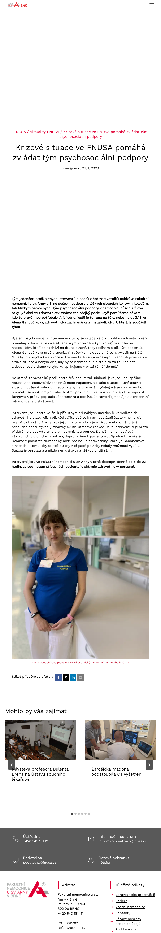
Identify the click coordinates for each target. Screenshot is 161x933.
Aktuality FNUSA (44, 132)
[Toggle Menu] (151, 5)
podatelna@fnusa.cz (39, 862)
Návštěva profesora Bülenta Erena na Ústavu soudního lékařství (40, 774)
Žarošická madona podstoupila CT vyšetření (116, 772)
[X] (66, 677)
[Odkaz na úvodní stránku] (28, 890)
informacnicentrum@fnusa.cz (123, 841)
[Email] (80, 677)
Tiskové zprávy (135, 787)
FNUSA (20, 132)
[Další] (149, 765)
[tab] (72, 814)
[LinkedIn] (73, 677)
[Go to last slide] (11, 765)
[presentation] (40, 740)
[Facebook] (58, 677)
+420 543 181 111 (36, 841)
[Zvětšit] (144, 481)
